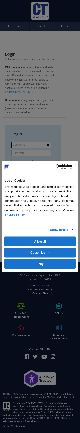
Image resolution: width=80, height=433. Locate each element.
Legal (41, 26)
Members (14, 26)
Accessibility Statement (62, 397)
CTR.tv (59, 313)
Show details (59, 229)
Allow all (40, 241)
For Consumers (21, 335)
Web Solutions (18, 426)
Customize (37, 252)
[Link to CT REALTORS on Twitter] (35, 357)
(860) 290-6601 (42, 285)
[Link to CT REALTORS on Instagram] (53, 358)
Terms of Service (35, 397)
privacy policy (14, 214)
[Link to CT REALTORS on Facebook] (27, 358)
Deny (40, 263)
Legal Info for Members (21, 315)
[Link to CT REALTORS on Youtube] (44, 357)
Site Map (47, 397)
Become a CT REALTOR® (59, 337)
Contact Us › (40, 293)
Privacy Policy (20, 397)
